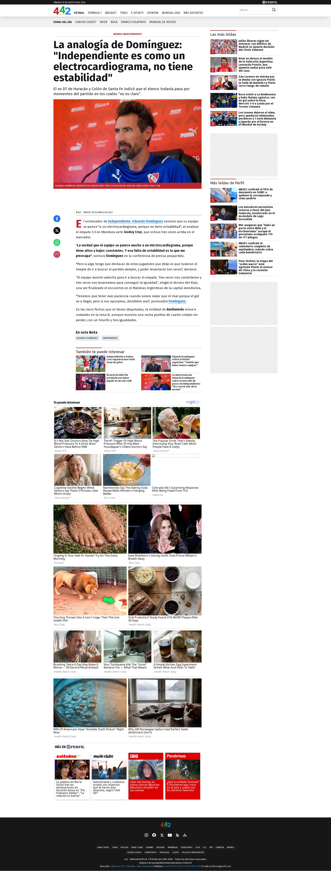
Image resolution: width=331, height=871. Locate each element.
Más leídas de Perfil (227, 183)
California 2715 (117, 866)
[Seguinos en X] (162, 835)
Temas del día (62, 22)
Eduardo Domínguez (147, 221)
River (103, 22)
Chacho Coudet (85, 22)
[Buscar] (273, 9)
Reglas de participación (193, 852)
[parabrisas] (182, 757)
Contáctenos (150, 852)
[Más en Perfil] (75, 747)
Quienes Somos (134, 852)
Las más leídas (223, 34)
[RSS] (177, 835)
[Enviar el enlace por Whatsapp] (56, 242)
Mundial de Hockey (162, 22)
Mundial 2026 (171, 13)
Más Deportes (193, 13)
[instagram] (146, 835)
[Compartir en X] (56, 230)
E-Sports (137, 13)
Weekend (161, 847)
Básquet (111, 13)
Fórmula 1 (95, 13)
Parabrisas (173, 847)
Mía (211, 847)
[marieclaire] (109, 757)
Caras (115, 847)
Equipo (175, 852)
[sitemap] (185, 835)
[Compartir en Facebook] (56, 218)
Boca (114, 22)
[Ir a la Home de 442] (62, 13)
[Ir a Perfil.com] (270, 3)
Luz (204, 847)
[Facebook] (154, 835)
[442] (165, 825)
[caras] (145, 757)
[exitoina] (72, 757)
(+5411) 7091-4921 (172, 866)
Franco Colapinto (133, 22)
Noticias (124, 847)
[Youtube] (170, 835)
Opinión (152, 13)
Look (197, 847)
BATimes (230, 847)
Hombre (149, 847)
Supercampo (186, 847)
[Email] (56, 254)
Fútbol (79, 13)
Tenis (124, 13)
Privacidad (164, 852)
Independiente (110, 338)
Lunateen (220, 847)
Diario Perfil (103, 847)
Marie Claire (137, 847)
